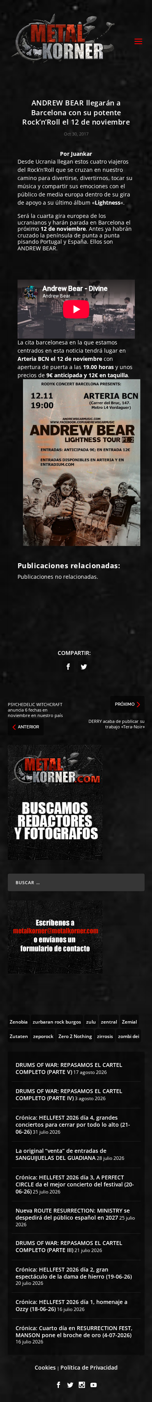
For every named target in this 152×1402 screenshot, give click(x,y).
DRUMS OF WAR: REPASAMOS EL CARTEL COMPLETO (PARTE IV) (69, 1094)
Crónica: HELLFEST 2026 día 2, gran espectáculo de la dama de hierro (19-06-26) (74, 1273)
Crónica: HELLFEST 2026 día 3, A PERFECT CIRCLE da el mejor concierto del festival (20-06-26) (75, 1184)
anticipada (68, 375)
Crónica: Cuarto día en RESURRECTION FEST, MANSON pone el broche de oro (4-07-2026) (74, 1331)
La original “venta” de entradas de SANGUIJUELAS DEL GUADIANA (61, 1154)
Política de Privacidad (89, 1367)
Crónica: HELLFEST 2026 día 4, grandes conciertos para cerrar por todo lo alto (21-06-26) (73, 1124)
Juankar (81, 153)
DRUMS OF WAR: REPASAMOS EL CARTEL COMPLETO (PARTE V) (69, 1068)
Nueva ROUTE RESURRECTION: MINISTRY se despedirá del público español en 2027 (73, 1214)
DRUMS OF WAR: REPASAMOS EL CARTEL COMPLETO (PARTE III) (69, 1246)
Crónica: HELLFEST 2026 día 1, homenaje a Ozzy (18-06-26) (71, 1305)
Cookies (45, 1367)
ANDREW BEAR (37, 248)
